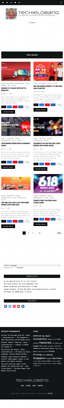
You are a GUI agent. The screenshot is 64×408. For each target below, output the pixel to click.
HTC (41, 346)
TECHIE (14, 85)
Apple (48, 336)
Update (58, 361)
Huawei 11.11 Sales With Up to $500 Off (13, 89)
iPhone (35, 348)
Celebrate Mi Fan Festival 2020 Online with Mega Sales (47, 144)
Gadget (17, 138)
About (34, 386)
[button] (32, 22)
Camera (50, 339)
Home (22, 386)
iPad (59, 346)
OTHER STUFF (21, 198)
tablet (49, 361)
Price (51, 351)
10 (39, 233)
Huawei (45, 346)
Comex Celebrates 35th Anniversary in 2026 (20, 286)
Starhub (43, 361)
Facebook (36, 343)
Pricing (37, 354)
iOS (56, 346)
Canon (54, 339)
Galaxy (57, 343)
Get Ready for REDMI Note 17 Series (18, 292)
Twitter (54, 361)
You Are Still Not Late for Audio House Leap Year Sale (15, 203)
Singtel (49, 358)
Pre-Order (45, 351)
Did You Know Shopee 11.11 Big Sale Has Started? (48, 87)
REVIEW (43, 355)
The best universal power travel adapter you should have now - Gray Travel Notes (15, 366)
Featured (45, 342)
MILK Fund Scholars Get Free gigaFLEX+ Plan (21, 284)
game (61, 343)
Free (53, 343)
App (43, 336)
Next (59, 233)
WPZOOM (50, 393)
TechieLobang (32, 380)
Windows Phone (37, 363)
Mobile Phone (58, 348)
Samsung (49, 355)
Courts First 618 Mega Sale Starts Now (45, 201)
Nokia (35, 351)
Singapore (39, 358)
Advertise (40, 386)
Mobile (3, 85)
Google (36, 346)
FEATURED (10, 83)
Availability (40, 339)
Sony (39, 361)
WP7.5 (39, 365)
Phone (39, 351)
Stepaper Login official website (13, 357)
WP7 (36, 365)
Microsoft (45, 348)
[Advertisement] (32, 36)
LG (39, 348)
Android (37, 335)
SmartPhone (57, 358)
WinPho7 (54, 363)
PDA (9, 85)
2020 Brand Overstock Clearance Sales (15, 144)
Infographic (51, 346)
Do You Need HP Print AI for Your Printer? (20, 281)
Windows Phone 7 (47, 363)
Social (35, 361)
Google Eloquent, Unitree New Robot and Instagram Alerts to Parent (30, 289)
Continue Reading (8, 112)
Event (3, 83)
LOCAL (27, 83)
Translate (19, 267)
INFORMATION (19, 83)
